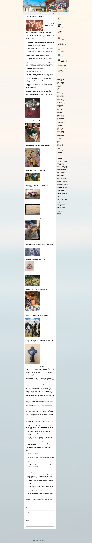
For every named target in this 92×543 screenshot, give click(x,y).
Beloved (42, 509)
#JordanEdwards (62, 182)
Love (30, 509)
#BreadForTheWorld (59, 164)
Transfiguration (34, 509)
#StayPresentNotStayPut (60, 198)
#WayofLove (63, 204)
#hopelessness (63, 207)
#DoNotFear (58, 172)
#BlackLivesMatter (64, 161)
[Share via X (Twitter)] (28, 512)
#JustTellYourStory (65, 184)
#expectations (59, 207)
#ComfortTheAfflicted (64, 167)
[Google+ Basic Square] (60, 213)
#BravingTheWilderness (60, 163)
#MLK (63, 187)
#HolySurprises (59, 179)
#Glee (66, 173)
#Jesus (58, 182)
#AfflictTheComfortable (60, 158)
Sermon (27, 509)
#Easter (62, 172)
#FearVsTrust (59, 173)
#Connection (59, 169)
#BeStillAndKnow (59, 161)
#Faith (64, 172)
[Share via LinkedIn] (30, 512)
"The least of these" (59, 152)
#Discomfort (63, 170)
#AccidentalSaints (65, 154)
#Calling (64, 164)
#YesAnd (63, 205)
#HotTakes (63, 179)
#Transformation (64, 202)
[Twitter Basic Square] (59, 213)
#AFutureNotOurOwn (60, 154)
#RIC (60, 193)
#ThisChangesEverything (60, 201)
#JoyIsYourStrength (59, 184)
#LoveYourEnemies (59, 187)
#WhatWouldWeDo (59, 205)
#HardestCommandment (60, 176)
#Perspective (64, 192)
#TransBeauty (66, 201)
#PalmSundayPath (59, 192)
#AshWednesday (64, 160)
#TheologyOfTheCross (65, 199)
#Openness (58, 190)
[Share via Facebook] (26, 512)
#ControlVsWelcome (63, 169)
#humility (58, 208)
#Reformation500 (59, 195)
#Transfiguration (59, 202)
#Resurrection (64, 195)
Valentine (39, 509)
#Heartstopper (66, 176)
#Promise (58, 193)
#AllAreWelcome (59, 160)
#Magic (66, 187)
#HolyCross (58, 178)
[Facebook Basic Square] (58, 213)
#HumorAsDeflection (59, 181)
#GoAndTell (58, 175)
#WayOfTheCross (59, 204)
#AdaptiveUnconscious (60, 157)
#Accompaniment (59, 155)
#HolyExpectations (63, 178)
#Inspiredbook (65, 181)
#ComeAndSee (59, 167)
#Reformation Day (64, 193)
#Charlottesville (59, 166)
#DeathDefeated (59, 170)
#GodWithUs (62, 175)
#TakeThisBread (59, 199)
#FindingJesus (63, 173)
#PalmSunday (62, 190)
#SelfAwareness (59, 196)
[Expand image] (32, 108)
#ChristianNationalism (65, 166)
